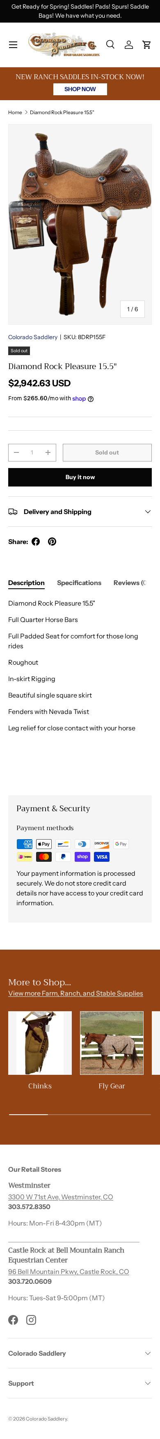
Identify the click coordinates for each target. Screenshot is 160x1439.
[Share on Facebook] (35, 541)
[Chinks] (40, 1043)
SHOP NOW (80, 89)
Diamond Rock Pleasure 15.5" (62, 112)
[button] (147, 45)
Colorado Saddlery (32, 337)
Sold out (107, 452)
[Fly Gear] (111, 1043)
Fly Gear (111, 1086)
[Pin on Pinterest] (52, 541)
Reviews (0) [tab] (132, 582)
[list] (80, 224)
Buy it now (80, 477)
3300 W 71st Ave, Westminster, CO (60, 1197)
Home (15, 112)
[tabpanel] (80, 690)
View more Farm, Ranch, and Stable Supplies (75, 993)
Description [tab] (26, 582)
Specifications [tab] (79, 582)
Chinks (40, 1086)
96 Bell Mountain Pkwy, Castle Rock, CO (68, 1271)
